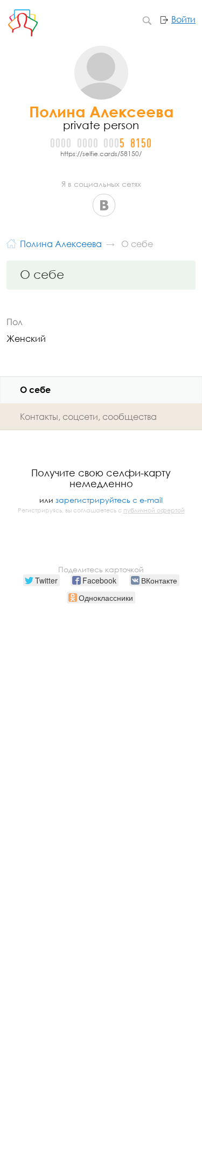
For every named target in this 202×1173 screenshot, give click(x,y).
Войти (183, 19)
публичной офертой (154, 510)
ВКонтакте (104, 205)
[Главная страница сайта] (11, 242)
